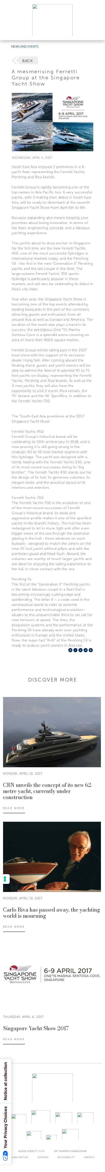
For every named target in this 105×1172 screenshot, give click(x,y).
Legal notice (19, 1157)
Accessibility (66, 1157)
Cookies (42, 1157)
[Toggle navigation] (95, 31)
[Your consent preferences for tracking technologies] (5, 879)
